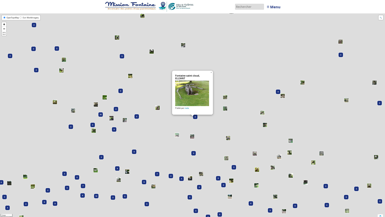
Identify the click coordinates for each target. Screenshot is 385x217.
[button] (33, 24)
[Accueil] (150, 6)
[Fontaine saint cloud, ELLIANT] (192, 93)
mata (187, 108)
